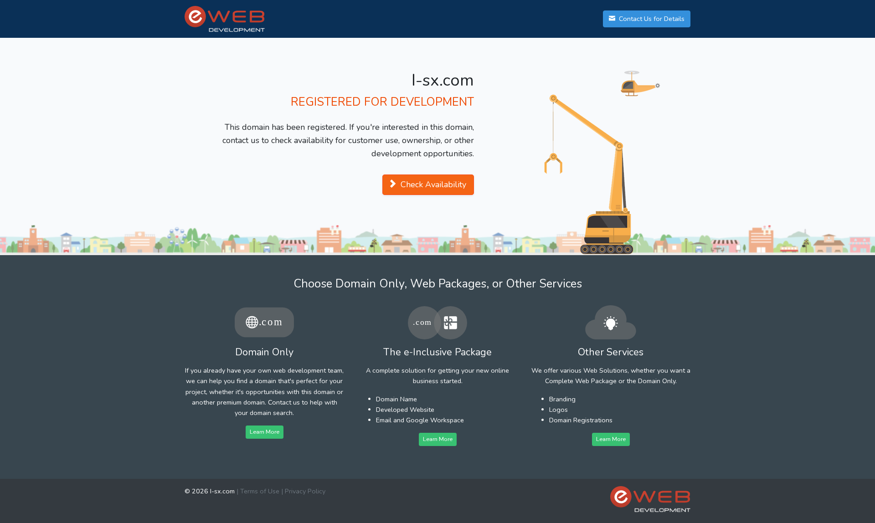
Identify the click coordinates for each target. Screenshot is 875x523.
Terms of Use (259, 491)
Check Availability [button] (432, 184)
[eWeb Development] (650, 499)
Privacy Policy (305, 491)
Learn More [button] (264, 432)
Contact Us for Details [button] (651, 18)
